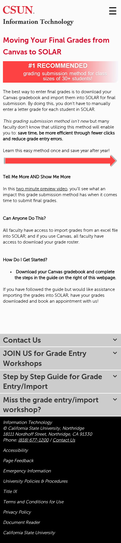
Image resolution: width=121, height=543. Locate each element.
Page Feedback (18, 460)
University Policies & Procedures (35, 481)
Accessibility (15, 450)
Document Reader (21, 522)
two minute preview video (41, 188)
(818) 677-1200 (33, 440)
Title (10, 491)
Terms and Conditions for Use (33, 501)
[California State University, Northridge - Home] (18, 11)
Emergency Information (27, 471)
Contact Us (64, 440)
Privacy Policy (17, 512)
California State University (29, 532)
